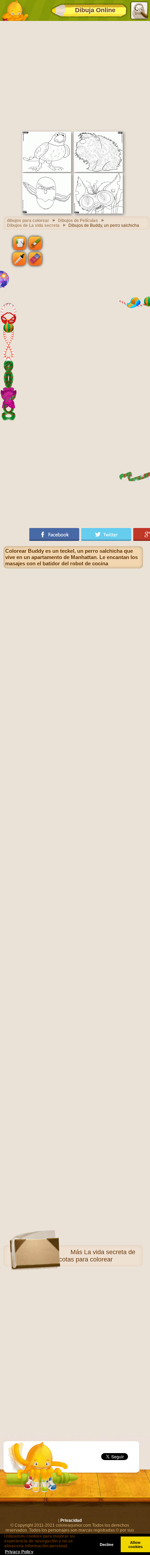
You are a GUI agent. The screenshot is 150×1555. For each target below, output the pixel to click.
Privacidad (71, 1520)
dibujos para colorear (28, 220)
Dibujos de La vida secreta (33, 225)
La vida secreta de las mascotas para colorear (86, 1256)
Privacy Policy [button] (19, 1551)
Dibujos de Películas (78, 220)
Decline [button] (106, 1544)
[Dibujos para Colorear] (15, 10)
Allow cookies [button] (135, 1544)
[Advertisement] (75, 75)
